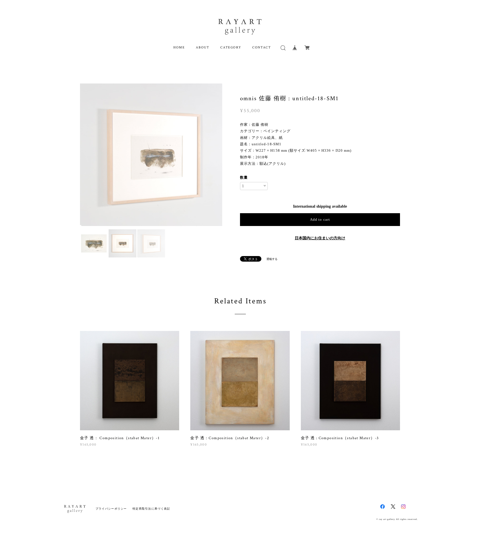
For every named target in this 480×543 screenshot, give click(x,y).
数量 (244, 177)
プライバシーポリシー (111, 508)
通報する (272, 259)
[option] (151, 154)
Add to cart (320, 219)
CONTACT (261, 47)
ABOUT (202, 47)
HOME (179, 47)
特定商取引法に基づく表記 (151, 508)
